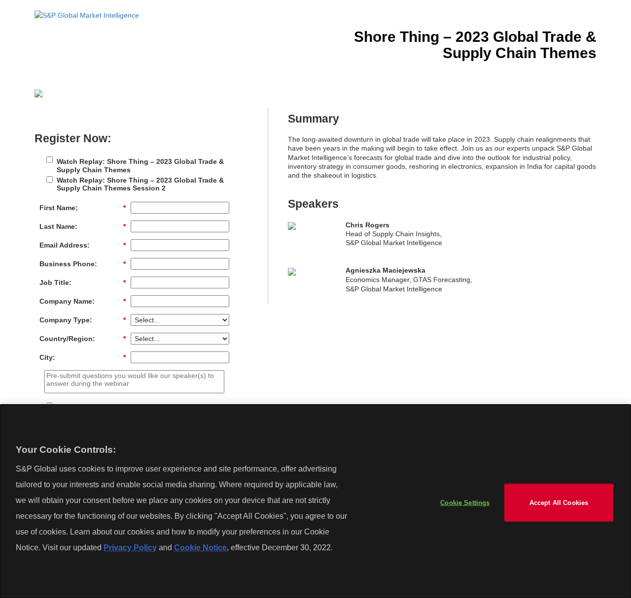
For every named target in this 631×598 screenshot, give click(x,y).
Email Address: (82, 245)
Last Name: (82, 226)
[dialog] (315, 501)
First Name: (82, 208)
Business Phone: (82, 264)
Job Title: (82, 282)
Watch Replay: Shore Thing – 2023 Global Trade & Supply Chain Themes (140, 165)
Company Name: (82, 301)
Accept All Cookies (558, 502)
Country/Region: (82, 339)
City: (82, 357)
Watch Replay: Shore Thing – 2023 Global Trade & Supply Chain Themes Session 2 (140, 184)
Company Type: (82, 320)
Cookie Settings (465, 502)
